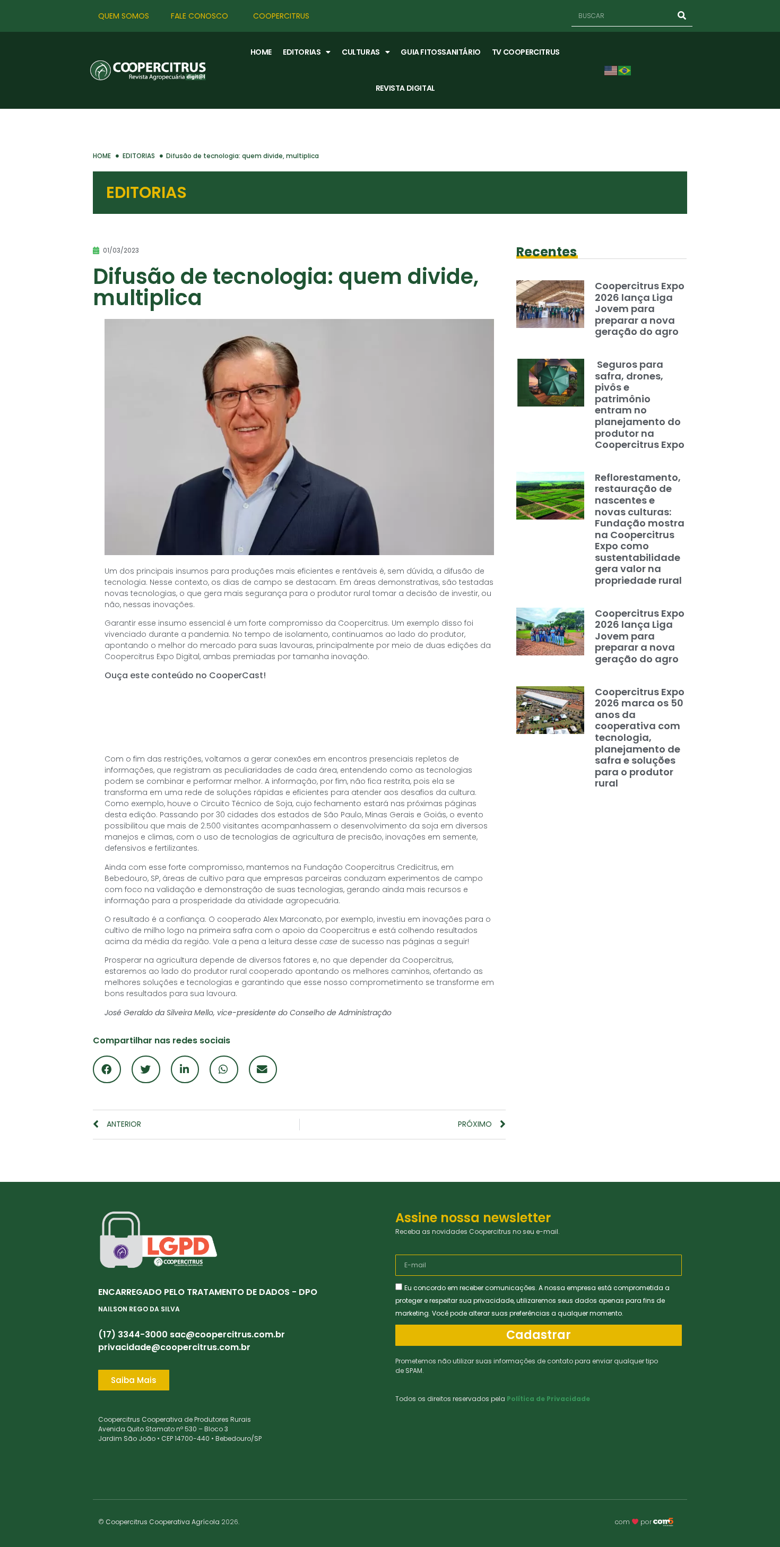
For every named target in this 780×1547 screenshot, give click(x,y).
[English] (611, 70)
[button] (107, 1069)
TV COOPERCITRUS (526, 52)
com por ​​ (634, 1521)
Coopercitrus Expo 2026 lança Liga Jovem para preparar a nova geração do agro (639, 308)
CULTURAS (361, 52)
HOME (261, 52)
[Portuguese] (625, 70)
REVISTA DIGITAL (405, 88)
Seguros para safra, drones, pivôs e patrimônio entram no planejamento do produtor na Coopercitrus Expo (639, 404)
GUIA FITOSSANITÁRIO (440, 52)
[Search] (681, 15)
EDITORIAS (301, 52)
